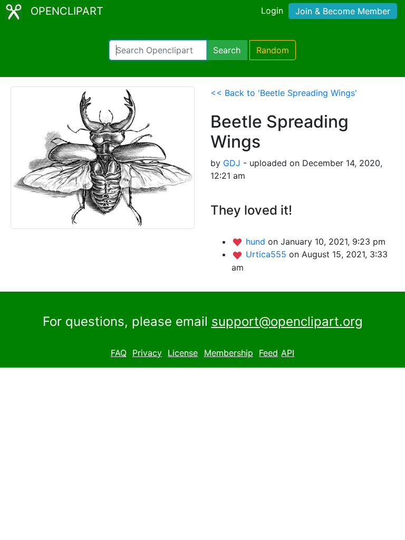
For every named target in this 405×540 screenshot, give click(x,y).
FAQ (119, 353)
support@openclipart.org (287, 321)
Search (226, 50)
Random (272, 50)
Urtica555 (267, 254)
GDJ (231, 163)
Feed (268, 353)
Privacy (147, 353)
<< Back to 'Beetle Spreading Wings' (283, 93)
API (287, 353)
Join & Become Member (342, 11)
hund (257, 241)
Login (272, 10)
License (183, 353)
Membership (228, 353)
